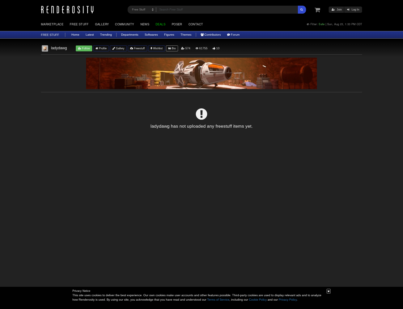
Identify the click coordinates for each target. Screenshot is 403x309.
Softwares (151, 34)
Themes (186, 34)
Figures (169, 34)
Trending (106, 34)
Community (124, 24)
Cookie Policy (258, 299)
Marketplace (52, 24)
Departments (129, 34)
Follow (85, 48)
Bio (173, 48)
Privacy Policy (288, 299)
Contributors (212, 34)
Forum (235, 34)
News (144, 24)
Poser (177, 24)
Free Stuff (79, 24)
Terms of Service (218, 299)
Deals (160, 24)
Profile (102, 48)
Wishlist (157, 48)
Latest (90, 34)
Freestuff (139, 48)
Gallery (102, 24)
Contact (195, 24)
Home (75, 34)
